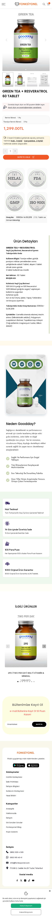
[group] (20, 79)
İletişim (9, 818)
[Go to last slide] (6, 40)
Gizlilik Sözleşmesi (14, 777)
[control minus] (5, 151)
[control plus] (15, 151)
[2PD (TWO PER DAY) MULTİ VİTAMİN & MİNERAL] (26, 640)
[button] (18, 681)
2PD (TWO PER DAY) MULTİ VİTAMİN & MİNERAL (26, 674)
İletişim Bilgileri (12, 786)
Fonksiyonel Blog (13, 827)
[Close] (50, 891)
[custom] (17, 880)
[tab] (27, 69)
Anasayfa (10, 809)
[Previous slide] (8, 646)
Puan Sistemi (12, 832)
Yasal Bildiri (11, 796)
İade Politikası (12, 782)
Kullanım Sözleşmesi (15, 791)
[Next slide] (45, 40)
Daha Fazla (19, 901)
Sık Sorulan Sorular (14, 822)
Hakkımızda (11, 813)
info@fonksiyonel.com (20, 863)
